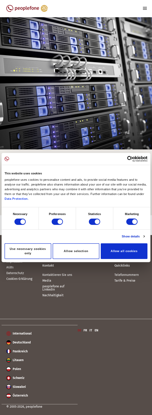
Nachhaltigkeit (53, 295)
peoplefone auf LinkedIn (53, 287)
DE (79, 330)
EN (96, 330)
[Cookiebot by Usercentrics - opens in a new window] (130, 159)
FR (85, 330)
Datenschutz (15, 273)
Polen (16, 369)
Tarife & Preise (124, 280)
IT (90, 330)
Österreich (20, 395)
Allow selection (76, 251)
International (22, 333)
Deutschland (21, 342)
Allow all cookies (124, 251)
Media (46, 280)
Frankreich (20, 351)
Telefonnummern (126, 275)
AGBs (9, 267)
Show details (131, 236)
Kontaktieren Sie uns (57, 275)
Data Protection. (16, 198)
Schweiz (18, 378)
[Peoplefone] (27, 11)
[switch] (57, 222)
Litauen (18, 360)
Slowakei (19, 387)
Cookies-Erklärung (19, 279)
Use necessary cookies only (28, 251)
